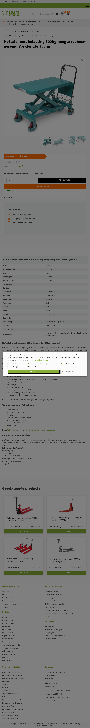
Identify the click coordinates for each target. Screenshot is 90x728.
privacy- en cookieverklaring (38, 360)
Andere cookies (31, 366)
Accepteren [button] (33, 371)
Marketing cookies (16, 366)
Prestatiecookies (53, 364)
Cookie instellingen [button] (68, 371)
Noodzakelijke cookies (18, 364)
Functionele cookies (36, 364)
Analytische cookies (69, 364)
